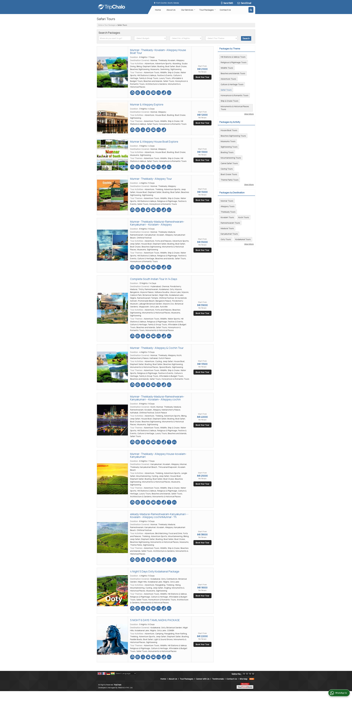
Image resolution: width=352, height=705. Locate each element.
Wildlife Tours (227, 68)
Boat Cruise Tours (229, 174)
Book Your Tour (202, 77)
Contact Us (225, 9)
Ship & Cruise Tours (229, 101)
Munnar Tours (227, 201)
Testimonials (218, 678)
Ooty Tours (226, 239)
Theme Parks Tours (229, 179)
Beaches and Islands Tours (233, 73)
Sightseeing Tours (229, 146)
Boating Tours (227, 152)
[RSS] (251, 678)
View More (249, 114)
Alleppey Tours (227, 206)
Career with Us (202, 678)
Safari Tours (226, 90)
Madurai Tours (227, 228)
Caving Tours (227, 168)
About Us (171, 9)
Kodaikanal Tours (243, 239)
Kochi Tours (243, 217)
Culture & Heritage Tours (232, 84)
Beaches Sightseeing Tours (233, 135)
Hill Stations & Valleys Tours (233, 57)
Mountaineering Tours (231, 157)
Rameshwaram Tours (230, 223)
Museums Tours (228, 141)
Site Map (244, 678)
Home (158, 9)
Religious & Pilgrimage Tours (233, 62)
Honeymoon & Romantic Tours (234, 95)
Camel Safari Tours (229, 163)
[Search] (250, 10)
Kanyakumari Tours (229, 234)
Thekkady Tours (228, 212)
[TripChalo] (111, 7)
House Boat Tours (229, 130)
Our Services (187, 9)
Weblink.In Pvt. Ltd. (125, 687)
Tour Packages (206, 9)
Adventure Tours (228, 79)
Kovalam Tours (227, 217)
